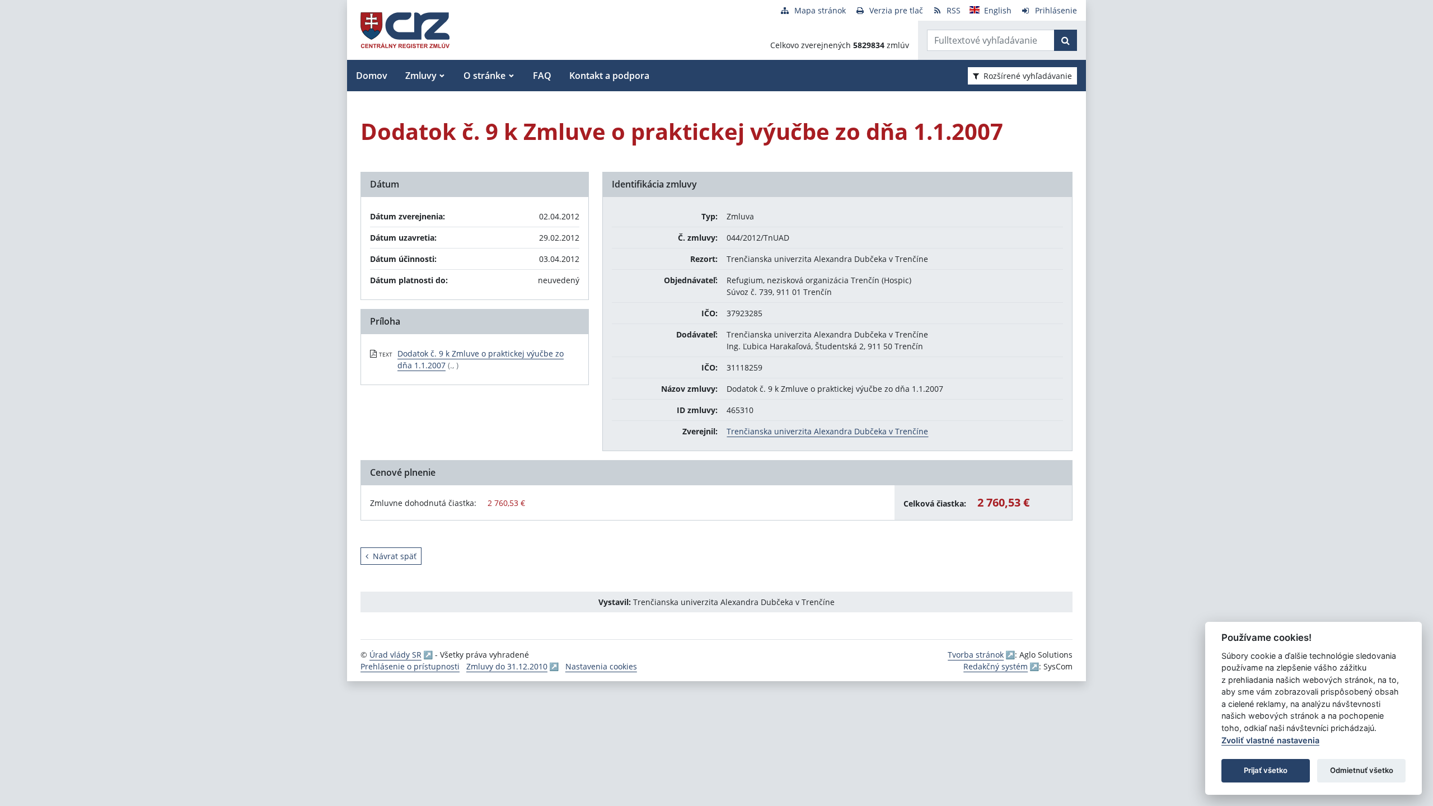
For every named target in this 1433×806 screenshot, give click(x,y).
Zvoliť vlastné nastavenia (1270, 740)
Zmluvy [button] (421, 75)
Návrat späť (394, 556)
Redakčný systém (995, 666)
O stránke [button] (484, 75)
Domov (371, 75)
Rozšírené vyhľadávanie (1028, 76)
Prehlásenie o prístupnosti (410, 666)
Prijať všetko (1265, 770)
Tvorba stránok (976, 654)
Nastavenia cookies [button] (601, 666)
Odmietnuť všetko (1361, 770)
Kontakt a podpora (609, 75)
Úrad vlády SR (395, 654)
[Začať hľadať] (1065, 40)
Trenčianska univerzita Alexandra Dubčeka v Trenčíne (827, 431)
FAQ (542, 75)
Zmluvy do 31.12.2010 (506, 666)
